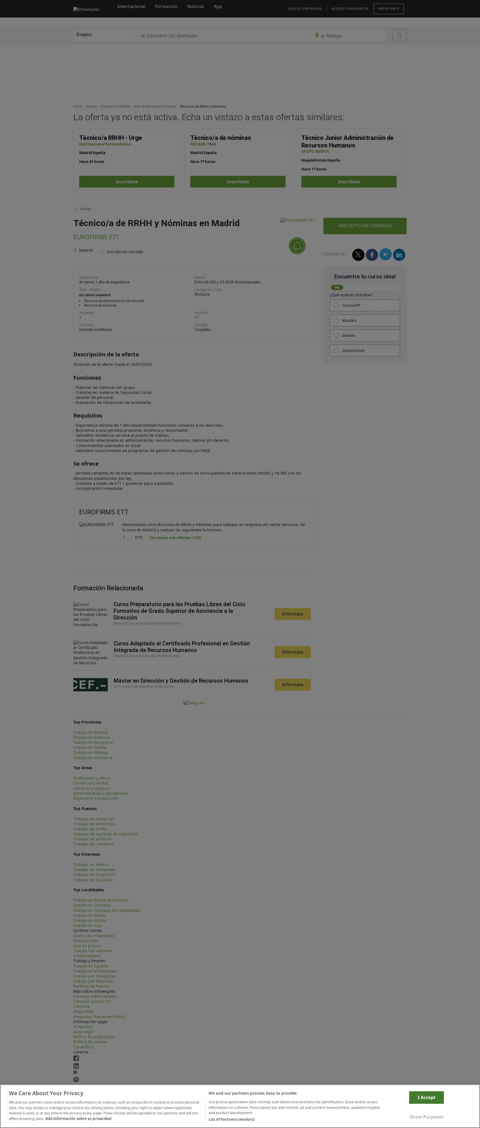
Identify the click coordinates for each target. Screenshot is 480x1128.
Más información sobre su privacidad (78, 1118)
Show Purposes (426, 1117)
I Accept (427, 1097)
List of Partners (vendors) (231, 1119)
